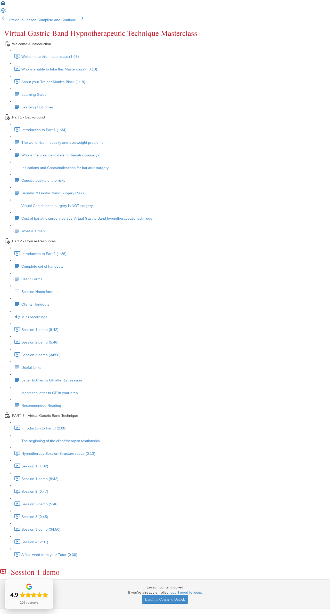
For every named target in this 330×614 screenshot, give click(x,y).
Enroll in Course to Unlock (165, 599)
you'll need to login (186, 592)
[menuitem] (3, 12)
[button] (3, 5)
